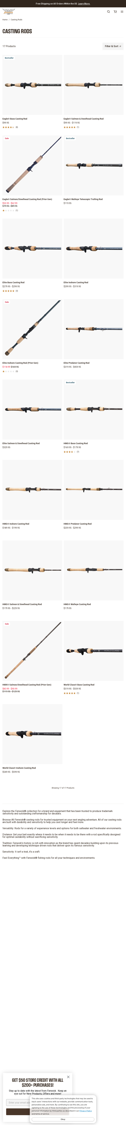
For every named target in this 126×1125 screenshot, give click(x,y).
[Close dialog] (68, 1077)
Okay (63, 1119)
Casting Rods (16, 20)
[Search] (108, 11)
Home (5, 20)
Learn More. (84, 3)
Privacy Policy (85, 1111)
